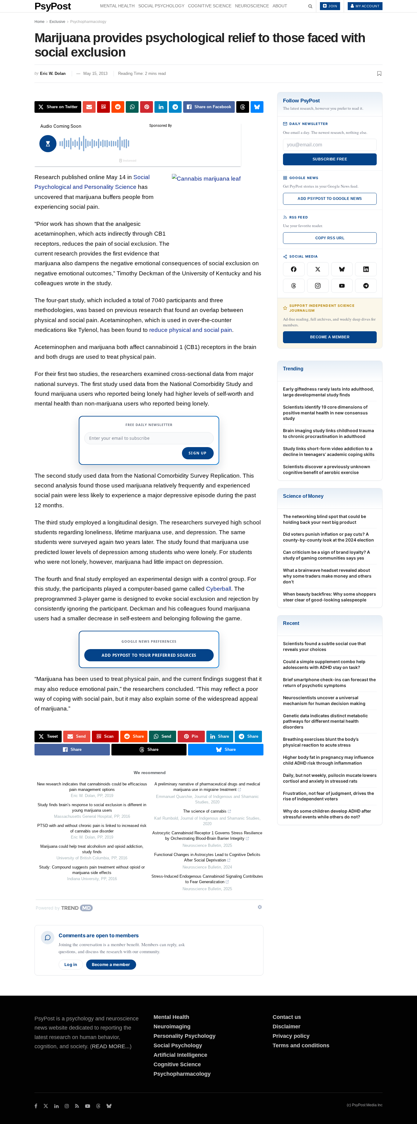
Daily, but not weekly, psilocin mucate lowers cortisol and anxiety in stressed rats (330, 778)
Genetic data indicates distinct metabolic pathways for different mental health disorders (325, 721)
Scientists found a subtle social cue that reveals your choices (324, 646)
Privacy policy (291, 1036)
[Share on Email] (89, 107)
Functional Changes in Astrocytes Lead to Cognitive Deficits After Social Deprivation (207, 857)
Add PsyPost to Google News (330, 199)
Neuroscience (252, 5)
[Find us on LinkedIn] (56, 1106)
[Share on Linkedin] (160, 107)
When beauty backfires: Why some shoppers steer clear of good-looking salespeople (329, 596)
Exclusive (57, 22)
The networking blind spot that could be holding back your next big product (324, 519)
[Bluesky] (342, 269)
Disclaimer (286, 1026)
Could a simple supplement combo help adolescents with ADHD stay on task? (324, 664)
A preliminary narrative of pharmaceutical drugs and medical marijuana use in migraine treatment (207, 787)
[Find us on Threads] (98, 1106)
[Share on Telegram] (175, 107)
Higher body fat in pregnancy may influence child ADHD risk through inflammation (328, 760)
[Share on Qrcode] (103, 107)
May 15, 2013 (95, 73)
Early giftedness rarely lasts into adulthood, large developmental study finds (328, 391)
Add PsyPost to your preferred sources (149, 655)
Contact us (287, 1017)
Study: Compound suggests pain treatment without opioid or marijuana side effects (92, 870)
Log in (70, 964)
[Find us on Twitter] (45, 1106)
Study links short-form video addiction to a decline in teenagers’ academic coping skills (329, 451)
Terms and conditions (301, 1045)
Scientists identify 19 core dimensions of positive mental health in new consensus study (325, 412)
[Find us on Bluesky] (109, 1106)
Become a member (111, 964)
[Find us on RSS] (77, 1106)
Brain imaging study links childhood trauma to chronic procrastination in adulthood (328, 433)
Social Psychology (161, 5)
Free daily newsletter (148, 424)
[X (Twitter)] (318, 269)
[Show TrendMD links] (259, 907)
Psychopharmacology (88, 22)
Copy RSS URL (330, 238)
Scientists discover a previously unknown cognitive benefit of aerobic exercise (326, 469)
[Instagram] (318, 286)
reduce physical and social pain (190, 330)
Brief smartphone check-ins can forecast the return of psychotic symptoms (329, 682)
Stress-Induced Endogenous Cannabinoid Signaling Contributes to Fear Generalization (207, 879)
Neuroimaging (172, 1026)
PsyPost (52, 6)
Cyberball (218, 589)
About (280, 5)
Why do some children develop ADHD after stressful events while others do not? (327, 813)
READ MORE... (111, 1046)
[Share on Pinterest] (146, 107)
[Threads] (294, 286)
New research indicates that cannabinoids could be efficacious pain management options (92, 787)
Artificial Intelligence (180, 1055)
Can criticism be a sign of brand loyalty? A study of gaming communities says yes (326, 554)
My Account (367, 6)
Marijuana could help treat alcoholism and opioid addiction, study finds (91, 849)
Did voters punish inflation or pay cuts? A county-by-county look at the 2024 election (328, 536)
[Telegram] (366, 286)
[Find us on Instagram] (67, 1106)
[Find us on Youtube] (87, 1106)
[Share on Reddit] (117, 107)
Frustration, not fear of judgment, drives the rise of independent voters (328, 796)
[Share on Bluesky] (257, 107)
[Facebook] (294, 269)
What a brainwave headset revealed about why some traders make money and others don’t (327, 576)
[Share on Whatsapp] (132, 107)
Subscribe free (330, 159)
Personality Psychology (185, 1036)
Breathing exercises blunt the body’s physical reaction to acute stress (321, 741)
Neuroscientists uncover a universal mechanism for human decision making (324, 700)
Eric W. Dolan (53, 73)
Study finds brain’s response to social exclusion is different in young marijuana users (92, 808)
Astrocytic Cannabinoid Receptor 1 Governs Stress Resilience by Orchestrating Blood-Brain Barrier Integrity (207, 836)
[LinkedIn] (366, 269)
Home (39, 22)
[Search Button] (310, 6)
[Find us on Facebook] (35, 1106)
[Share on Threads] (242, 107)
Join (332, 6)
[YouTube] (342, 286)
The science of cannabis (205, 811)
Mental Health (117, 5)
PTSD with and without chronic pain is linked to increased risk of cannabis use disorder (92, 828)
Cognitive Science (209, 5)
